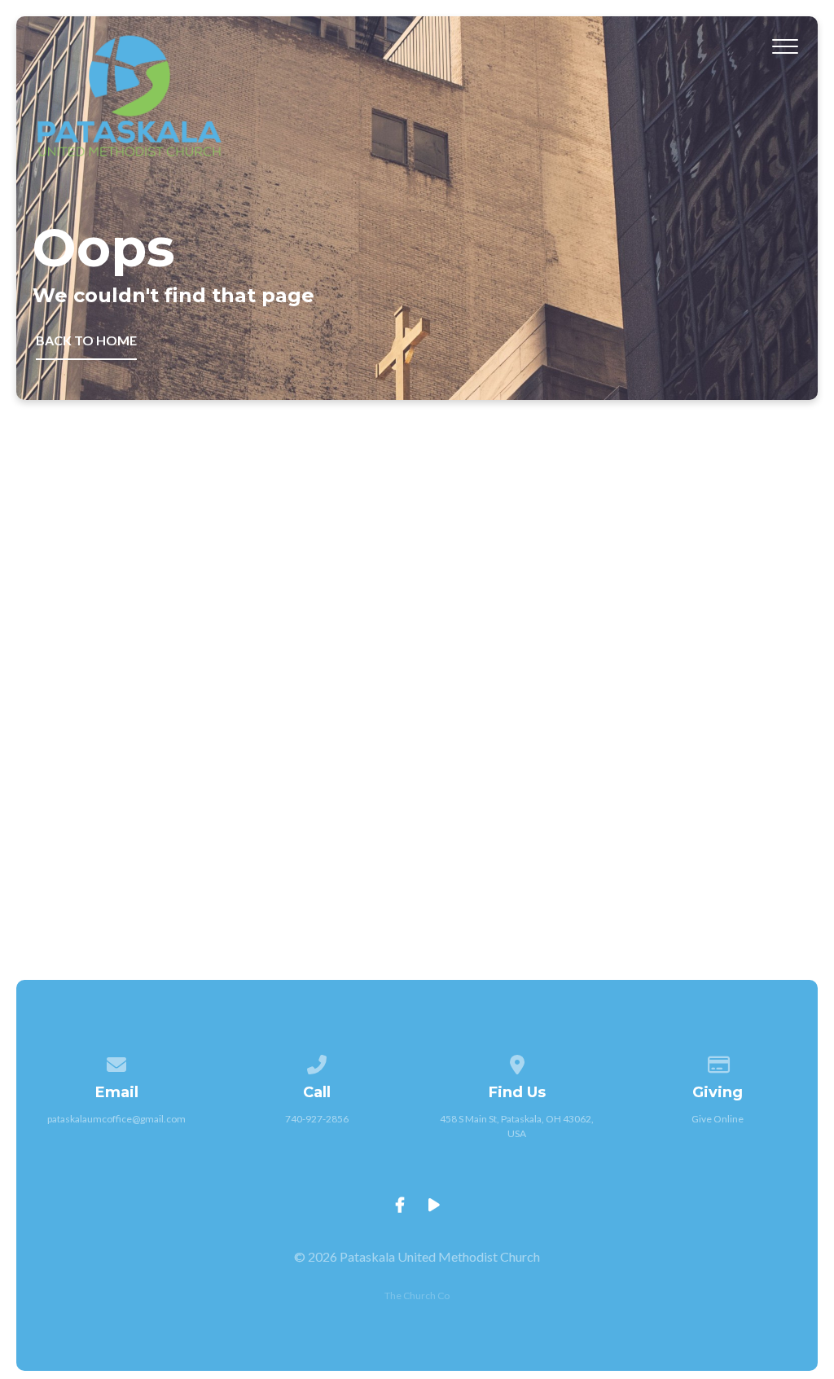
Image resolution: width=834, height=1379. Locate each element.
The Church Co (417, 1295)
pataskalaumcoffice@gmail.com (116, 1119)
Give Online (717, 1119)
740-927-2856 (317, 1119)
